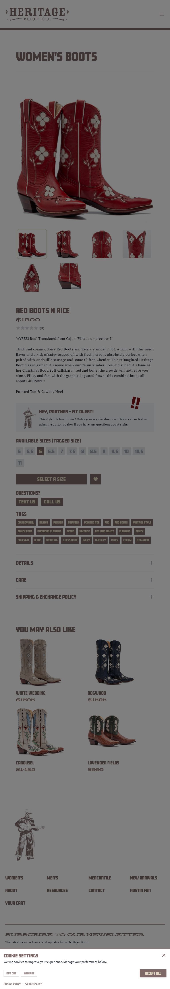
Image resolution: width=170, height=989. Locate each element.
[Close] (163, 955)
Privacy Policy (12, 983)
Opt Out (11, 973)
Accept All (153, 973)
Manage (29, 973)
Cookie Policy (33, 983)
